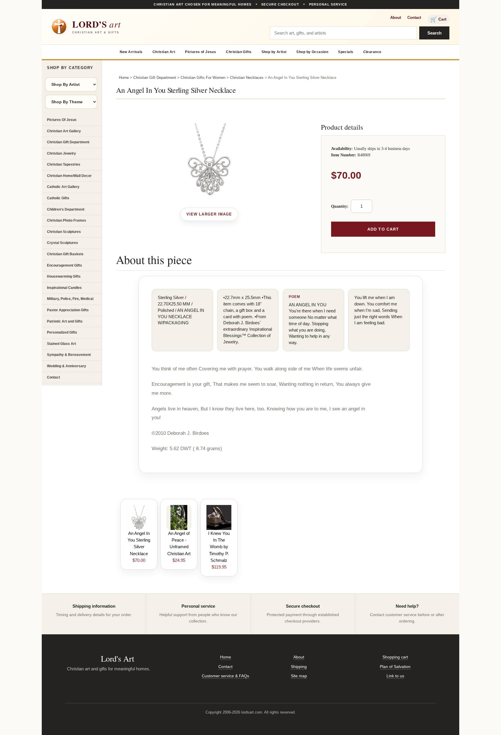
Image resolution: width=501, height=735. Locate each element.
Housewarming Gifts (64, 276)
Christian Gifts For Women (203, 77)
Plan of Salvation (395, 666)
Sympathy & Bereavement (69, 355)
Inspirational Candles (64, 288)
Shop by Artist (274, 52)
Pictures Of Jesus (62, 120)
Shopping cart (395, 657)
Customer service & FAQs (225, 676)
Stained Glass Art (61, 344)
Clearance (372, 52)
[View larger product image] (209, 214)
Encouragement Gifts (64, 265)
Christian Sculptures (64, 232)
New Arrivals (131, 52)
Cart (438, 19)
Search (434, 32)
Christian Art (164, 52)
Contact (414, 17)
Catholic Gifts (58, 198)
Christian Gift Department (68, 142)
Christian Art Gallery (64, 131)
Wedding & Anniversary (66, 366)
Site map (299, 676)
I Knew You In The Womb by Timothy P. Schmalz (219, 547)
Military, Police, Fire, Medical (70, 299)
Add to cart (383, 229)
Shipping (299, 666)
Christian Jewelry (61, 153)
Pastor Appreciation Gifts (68, 310)
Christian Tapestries (63, 164)
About (395, 17)
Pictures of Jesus (200, 52)
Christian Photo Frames (66, 220)
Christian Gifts (238, 52)
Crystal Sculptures (62, 243)
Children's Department (65, 209)
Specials (345, 52)
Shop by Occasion (312, 52)
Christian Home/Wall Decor (69, 176)
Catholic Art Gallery (63, 187)
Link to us (395, 676)
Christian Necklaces (247, 77)
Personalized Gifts (62, 332)
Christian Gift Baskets (65, 254)
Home (124, 77)
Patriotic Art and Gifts (65, 321)
